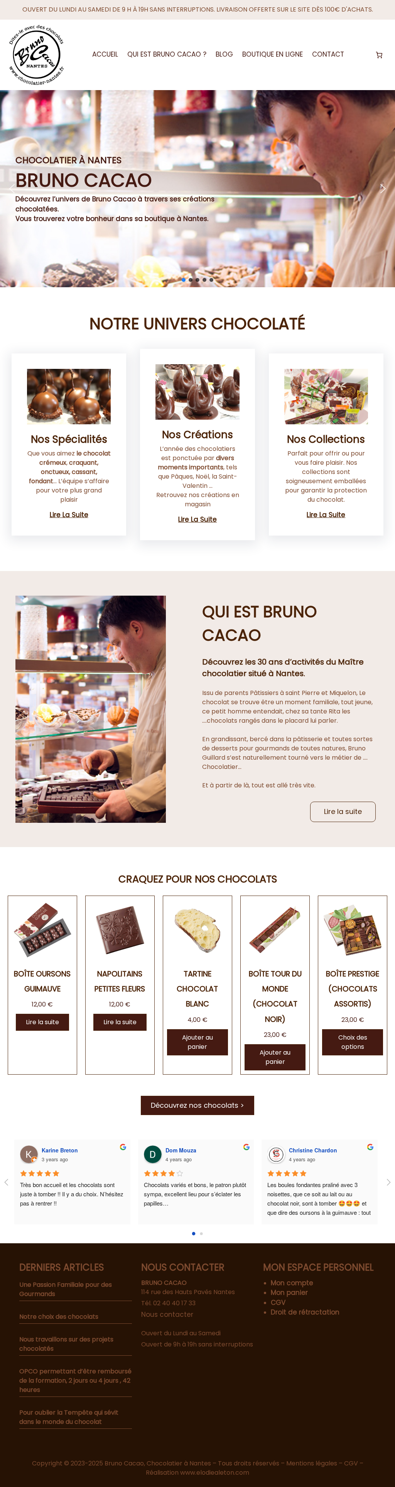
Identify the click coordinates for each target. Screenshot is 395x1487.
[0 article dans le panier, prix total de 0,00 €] (379, 55)
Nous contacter (167, 1314)
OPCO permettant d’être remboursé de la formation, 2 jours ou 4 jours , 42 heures (75, 1380)
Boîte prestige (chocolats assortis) (352, 989)
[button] (12, 189)
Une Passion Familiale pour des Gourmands (65, 1289)
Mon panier (289, 1292)
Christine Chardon (313, 1150)
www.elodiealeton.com (214, 1472)
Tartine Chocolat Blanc (197, 989)
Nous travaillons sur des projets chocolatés (66, 1344)
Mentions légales (311, 1463)
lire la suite (326, 514)
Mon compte (292, 1283)
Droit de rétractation (305, 1312)
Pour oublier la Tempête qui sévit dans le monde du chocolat (68, 1417)
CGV (278, 1302)
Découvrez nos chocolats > (197, 1105)
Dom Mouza (180, 1150)
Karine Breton (60, 1150)
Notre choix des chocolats (58, 1316)
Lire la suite (69, 514)
